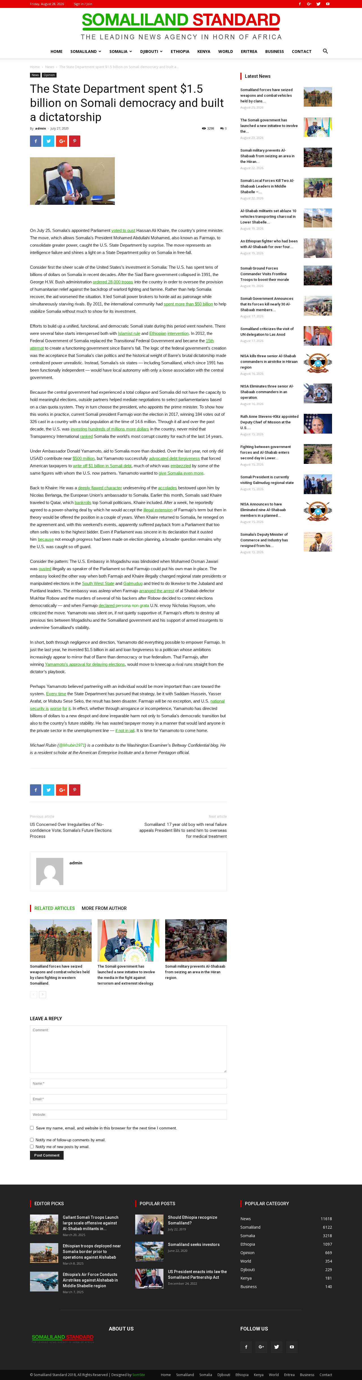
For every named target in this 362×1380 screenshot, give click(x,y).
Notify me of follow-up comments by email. (71, 1140)
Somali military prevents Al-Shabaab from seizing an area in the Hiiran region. (195, 972)
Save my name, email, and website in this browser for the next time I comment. (106, 1128)
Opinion (49, 75)
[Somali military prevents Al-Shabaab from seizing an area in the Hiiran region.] (196, 940)
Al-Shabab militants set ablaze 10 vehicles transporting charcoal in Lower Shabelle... (268, 216)
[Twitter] (318, 4)
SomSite (138, 1374)
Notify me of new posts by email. (63, 1147)
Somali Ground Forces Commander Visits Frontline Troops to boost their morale (264, 274)
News (49, 66)
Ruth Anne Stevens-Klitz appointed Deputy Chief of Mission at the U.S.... (269, 422)
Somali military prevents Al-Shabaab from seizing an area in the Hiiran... (267, 156)
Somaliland (83, 51)
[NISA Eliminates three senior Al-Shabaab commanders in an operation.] (318, 393)
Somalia (118, 51)
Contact (302, 51)
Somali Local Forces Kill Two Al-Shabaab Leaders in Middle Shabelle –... (267, 186)
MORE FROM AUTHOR (104, 908)
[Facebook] (300, 4)
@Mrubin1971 (72, 745)
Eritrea (249, 51)
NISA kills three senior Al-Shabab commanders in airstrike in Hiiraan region (269, 361)
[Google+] (309, 4)
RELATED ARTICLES (55, 908)
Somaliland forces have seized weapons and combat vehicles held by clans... (266, 95)
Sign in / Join (83, 4)
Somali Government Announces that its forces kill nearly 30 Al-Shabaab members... (266, 304)
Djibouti (149, 51)
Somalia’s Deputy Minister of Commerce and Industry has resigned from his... (264, 540)
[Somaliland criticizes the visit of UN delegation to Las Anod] (318, 336)
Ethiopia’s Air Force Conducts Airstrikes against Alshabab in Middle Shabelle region (90, 1280)
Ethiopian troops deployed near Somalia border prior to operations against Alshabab (92, 1252)
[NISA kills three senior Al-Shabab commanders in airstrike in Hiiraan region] (318, 363)
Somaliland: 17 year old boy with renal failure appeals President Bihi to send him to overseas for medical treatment (183, 830)
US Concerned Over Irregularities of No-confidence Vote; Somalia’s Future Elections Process (71, 830)
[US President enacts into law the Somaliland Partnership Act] (149, 1279)
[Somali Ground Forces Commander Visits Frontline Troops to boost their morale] (318, 275)
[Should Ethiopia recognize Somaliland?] (149, 1224)
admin (40, 128)
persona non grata (124, 605)
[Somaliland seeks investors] (149, 1251)
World (225, 51)
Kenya (203, 51)
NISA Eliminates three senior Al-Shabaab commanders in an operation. (267, 392)
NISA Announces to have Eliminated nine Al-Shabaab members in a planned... (263, 510)
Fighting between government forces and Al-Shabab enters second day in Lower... (265, 452)
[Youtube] (328, 4)
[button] (325, 52)
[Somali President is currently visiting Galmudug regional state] (318, 484)
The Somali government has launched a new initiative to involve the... (269, 126)
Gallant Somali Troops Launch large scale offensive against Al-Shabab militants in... (90, 1223)
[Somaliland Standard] (181, 27)
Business (274, 51)
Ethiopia (180, 51)
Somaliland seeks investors (194, 1244)
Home (57, 51)
